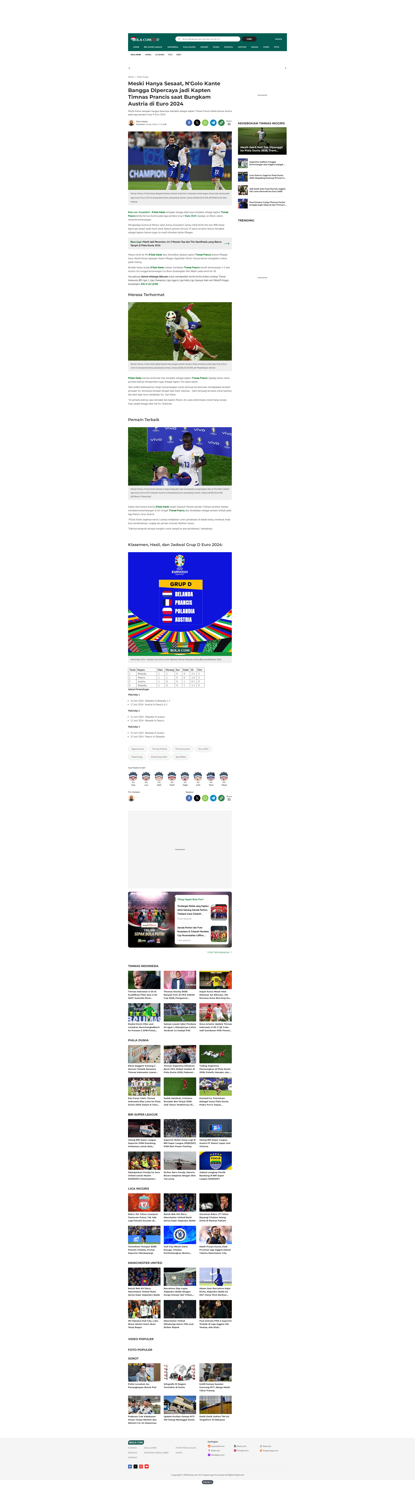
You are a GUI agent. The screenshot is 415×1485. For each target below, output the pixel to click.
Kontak (132, 1448)
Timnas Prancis (203, 254)
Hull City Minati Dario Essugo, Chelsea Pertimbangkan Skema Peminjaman (177, 1249)
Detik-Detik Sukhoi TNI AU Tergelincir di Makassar (214, 1418)
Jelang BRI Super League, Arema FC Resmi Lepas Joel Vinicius (214, 1143)
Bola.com (241, 1446)
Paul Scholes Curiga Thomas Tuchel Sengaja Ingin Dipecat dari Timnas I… (267, 203)
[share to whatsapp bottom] (205, 798)
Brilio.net (215, 1450)
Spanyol (228, 47)
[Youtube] (147, 1466)
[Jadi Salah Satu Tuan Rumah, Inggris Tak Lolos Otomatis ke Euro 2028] (243, 190)
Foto (276, 47)
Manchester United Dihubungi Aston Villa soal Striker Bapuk (179, 1323)
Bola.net (267, 1446)
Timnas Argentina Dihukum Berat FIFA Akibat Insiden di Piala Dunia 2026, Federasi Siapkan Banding (179, 1068)
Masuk (278, 39)
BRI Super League (153, 47)
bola (145, 39)
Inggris (204, 47)
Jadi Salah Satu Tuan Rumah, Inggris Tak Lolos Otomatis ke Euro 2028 (267, 190)
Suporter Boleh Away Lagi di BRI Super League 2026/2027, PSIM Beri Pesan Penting (180, 1143)
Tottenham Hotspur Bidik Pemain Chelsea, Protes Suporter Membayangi (142, 1249)
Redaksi (132, 1452)
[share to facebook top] (189, 122)
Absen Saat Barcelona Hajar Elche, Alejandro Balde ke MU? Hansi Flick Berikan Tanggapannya (215, 1291)
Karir (179, 1452)
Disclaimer (150, 1448)
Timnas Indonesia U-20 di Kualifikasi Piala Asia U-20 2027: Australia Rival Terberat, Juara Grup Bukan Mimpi (143, 994)
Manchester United (145, 1263)
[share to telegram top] (213, 122)
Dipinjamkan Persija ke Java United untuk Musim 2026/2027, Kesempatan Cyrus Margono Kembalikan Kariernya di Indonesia (144, 1175)
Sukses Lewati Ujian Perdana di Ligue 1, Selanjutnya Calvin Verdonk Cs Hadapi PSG (180, 1027)
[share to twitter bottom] (197, 798)
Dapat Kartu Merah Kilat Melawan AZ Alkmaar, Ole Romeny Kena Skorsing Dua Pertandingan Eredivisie (215, 994)
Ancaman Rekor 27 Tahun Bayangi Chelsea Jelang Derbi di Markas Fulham (213, 1217)
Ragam (254, 47)
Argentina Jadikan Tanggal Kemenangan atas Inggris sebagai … (267, 163)
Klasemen (159, 54)
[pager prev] (129, 68)
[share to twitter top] (197, 122)
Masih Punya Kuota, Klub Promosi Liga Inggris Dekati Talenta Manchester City (215, 1249)
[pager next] (286, 68)
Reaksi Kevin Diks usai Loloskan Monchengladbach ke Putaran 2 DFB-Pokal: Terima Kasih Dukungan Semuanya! (144, 1027)
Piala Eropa (136, 54)
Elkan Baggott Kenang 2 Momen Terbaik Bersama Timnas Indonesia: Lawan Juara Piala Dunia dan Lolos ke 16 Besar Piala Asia (143, 1068)
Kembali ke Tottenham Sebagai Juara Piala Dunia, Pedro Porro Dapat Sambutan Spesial (214, 1101)
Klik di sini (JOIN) (149, 283)
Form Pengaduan (186, 1448)
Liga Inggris (138, 1188)
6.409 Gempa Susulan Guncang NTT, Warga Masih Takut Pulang (214, 1387)
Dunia (216, 47)
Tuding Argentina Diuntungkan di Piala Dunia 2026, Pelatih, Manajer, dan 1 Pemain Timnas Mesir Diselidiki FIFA (215, 1068)
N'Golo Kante (158, 212)
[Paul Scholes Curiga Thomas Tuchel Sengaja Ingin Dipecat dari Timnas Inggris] (243, 203)
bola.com (193, 1475)
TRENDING (246, 220)
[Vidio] (141, 1466)
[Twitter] (135, 1466)
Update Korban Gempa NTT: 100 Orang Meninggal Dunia (179, 1418)
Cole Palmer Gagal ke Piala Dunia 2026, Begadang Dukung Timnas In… (267, 176)
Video (266, 47)
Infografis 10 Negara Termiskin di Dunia (175, 1386)
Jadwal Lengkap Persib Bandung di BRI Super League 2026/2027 (212, 1175)
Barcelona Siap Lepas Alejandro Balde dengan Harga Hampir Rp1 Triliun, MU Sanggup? (178, 1291)
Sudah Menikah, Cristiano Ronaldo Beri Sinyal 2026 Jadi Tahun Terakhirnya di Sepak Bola (178, 1101)
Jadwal (148, 54)
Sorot (133, 1358)
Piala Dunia (189, 47)
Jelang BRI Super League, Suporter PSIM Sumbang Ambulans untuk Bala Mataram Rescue (142, 1143)
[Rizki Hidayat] (132, 122)
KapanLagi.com (270, 1450)
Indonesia (172, 47)
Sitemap (132, 1457)
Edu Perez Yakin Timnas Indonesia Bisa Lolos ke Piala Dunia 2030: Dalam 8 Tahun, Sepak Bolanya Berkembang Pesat (144, 1101)
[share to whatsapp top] (205, 122)
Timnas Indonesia (143, 966)
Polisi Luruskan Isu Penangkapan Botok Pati (142, 1386)
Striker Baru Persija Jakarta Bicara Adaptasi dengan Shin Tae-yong (180, 1175)
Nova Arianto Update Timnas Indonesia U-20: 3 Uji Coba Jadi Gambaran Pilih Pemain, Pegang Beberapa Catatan (215, 1027)
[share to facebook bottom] (189, 798)
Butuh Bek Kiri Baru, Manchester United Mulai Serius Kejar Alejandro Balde (180, 1217)
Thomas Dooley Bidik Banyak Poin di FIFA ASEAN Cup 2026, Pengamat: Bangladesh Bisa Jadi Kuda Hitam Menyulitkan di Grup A (179, 994)
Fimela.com (243, 1450)
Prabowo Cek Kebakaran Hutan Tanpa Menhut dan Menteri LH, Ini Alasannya (142, 1419)
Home (136, 47)
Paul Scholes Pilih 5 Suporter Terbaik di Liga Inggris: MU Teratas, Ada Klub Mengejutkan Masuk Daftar (215, 1323)
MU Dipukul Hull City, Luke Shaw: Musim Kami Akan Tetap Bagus (143, 1323)
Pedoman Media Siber (156, 1452)
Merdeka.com (218, 1455)
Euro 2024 (190, 215)
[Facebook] (130, 1466)
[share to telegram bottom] (213, 798)
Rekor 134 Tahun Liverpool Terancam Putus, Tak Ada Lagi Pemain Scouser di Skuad (143, 1217)
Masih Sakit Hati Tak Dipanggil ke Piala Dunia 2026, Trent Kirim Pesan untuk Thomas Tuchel (261, 149)
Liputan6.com (218, 1446)
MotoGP (242, 47)
